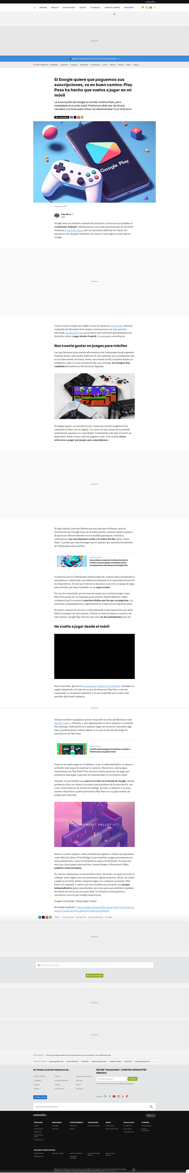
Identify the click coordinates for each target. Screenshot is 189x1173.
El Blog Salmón (147, 1126)
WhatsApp (54, 65)
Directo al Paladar (94, 1126)
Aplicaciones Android (83, 1076)
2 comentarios (63, 117)
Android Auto (59, 1089)
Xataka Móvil (38, 1129)
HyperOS (74, 65)
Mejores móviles (115, 1061)
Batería (135, 65)
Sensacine (73, 1126)
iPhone (120, 65)
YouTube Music (75, 230)
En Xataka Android (95, 557)
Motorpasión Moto (112, 1129)
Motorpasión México (110, 1154)
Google (57, 1084)
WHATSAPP (129, 7)
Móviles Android (40, 1076)
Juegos (109, 917)
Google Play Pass (74, 332)
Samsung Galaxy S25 (56, 1061)
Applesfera (37, 1132)
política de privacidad (126, 1083)
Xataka (36, 1126)
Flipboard (143, 7)
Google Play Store (96, 917)
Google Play (82, 917)
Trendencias (128, 1126)
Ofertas (112, 65)
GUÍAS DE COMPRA (112, 7)
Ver (95, 976)
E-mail (82, 117)
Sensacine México (76, 1153)
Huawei (36, 1084)
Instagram (146, 7)
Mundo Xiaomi (39, 1140)
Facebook (71, 117)
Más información (111, 1171)
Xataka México (39, 1153)
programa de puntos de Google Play (101, 685)
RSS (123, 1096)
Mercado (79, 1080)
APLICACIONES (69, 7)
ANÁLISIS (43, 7)
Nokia (128, 65)
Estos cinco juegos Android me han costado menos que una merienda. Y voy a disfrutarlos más (78, 1055)
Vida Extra (55, 1129)
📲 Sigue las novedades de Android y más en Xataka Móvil (93, 58)
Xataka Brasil (38, 1156)
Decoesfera (128, 1129)
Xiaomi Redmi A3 (72, 1061)
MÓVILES (54, 7)
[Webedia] (150, 1)
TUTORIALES (95, 7)
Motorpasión (110, 1126)
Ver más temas (40, 1097)
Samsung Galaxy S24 (142, 1061)
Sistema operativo (61, 1080)
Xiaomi (78, 1084)
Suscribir (132, 1079)
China (105, 65)
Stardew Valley (62, 723)
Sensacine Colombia (73, 1157)
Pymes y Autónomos (145, 1129)
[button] (67, 214)
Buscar (151, 1107)
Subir (149, 1115)
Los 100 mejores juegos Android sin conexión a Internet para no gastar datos (110, 750)
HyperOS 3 (64, 65)
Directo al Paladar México (94, 1154)
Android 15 (85, 1061)
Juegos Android (68, 917)
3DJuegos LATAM (57, 1153)
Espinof (72, 1129)
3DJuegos (55, 1126)
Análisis (58, 1076)
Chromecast (95, 65)
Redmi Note (84, 65)
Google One (116, 325)
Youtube (150, 7)
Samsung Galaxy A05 (99, 1061)
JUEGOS (82, 7)
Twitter (154, 7)
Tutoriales (37, 1080)
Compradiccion (129, 1132)
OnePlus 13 (128, 1061)
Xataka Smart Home (38, 1136)
